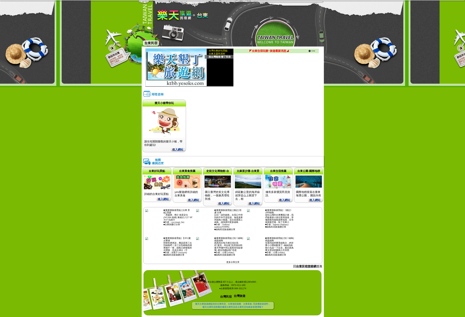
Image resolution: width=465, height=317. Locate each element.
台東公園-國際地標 (308, 170)
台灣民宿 (226, 296)
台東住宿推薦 (278, 170)
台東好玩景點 (157, 170)
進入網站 (177, 149)
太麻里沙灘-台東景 (248, 170)
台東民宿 (150, 43)
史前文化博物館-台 (217, 170)
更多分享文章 (232, 262)
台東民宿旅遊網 (306, 266)
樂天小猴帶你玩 (164, 102)
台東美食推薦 (187, 170)
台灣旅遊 (239, 295)
